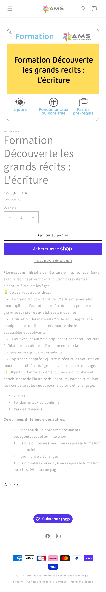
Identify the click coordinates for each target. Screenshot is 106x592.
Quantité (10, 208)
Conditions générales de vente (46, 581)
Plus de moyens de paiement (53, 260)
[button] (9, 8)
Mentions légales (82, 581)
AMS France (33, 575)
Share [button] (13, 484)
